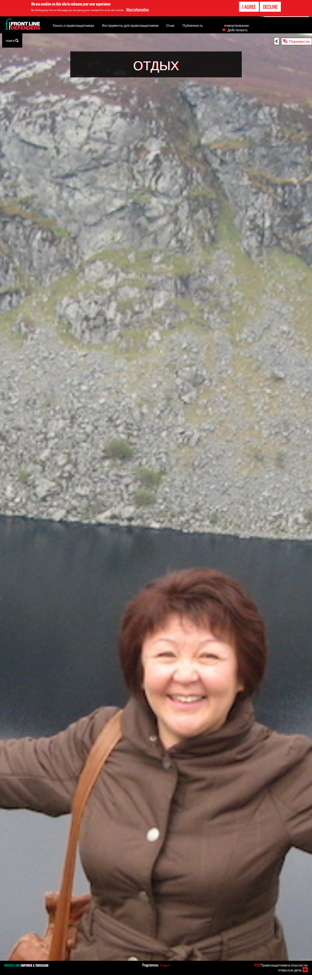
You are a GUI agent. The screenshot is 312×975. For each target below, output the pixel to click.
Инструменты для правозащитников (130, 25)
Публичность (193, 25)
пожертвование (236, 25)
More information (137, 9)
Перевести (299, 41)
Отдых (165, 965)
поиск (10, 40)
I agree (249, 6)
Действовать (238, 30)
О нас (170, 25)
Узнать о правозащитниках (73, 25)
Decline (270, 6)
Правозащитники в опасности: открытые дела (281, 967)
